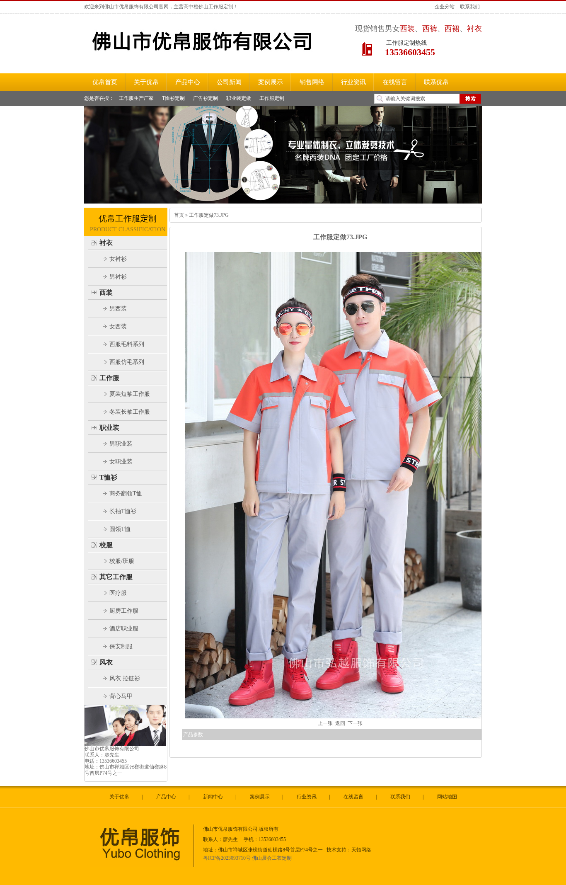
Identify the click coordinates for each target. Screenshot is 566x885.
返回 (340, 723)
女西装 (118, 326)
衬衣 (106, 242)
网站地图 (447, 797)
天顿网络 (361, 850)
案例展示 (260, 797)
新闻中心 (213, 797)
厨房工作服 (123, 611)
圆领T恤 (120, 529)
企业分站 (445, 7)
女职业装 (121, 461)
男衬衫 (118, 277)
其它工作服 (116, 576)
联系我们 (470, 7)
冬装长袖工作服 (129, 412)
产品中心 (166, 797)
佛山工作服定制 (215, 7)
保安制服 (121, 646)
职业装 (109, 427)
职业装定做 (238, 98)
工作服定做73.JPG (208, 215)
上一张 (325, 723)
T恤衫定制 (173, 98)
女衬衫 (118, 259)
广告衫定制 (205, 98)
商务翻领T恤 (125, 493)
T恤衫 (108, 477)
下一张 (355, 723)
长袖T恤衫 (122, 511)
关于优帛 (119, 797)
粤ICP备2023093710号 (227, 858)
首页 (179, 215)
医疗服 (118, 593)
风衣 (106, 662)
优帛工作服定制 (128, 218)
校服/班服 (121, 561)
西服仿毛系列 (126, 362)
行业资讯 (307, 797)
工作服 (109, 377)
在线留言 (353, 797)
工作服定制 (271, 98)
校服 (106, 544)
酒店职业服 (123, 629)
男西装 (118, 309)
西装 (106, 292)
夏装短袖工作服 (129, 394)
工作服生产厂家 (136, 98)
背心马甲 (121, 696)
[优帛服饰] (142, 865)
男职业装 (121, 444)
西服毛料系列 (126, 344)
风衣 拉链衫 (124, 678)
